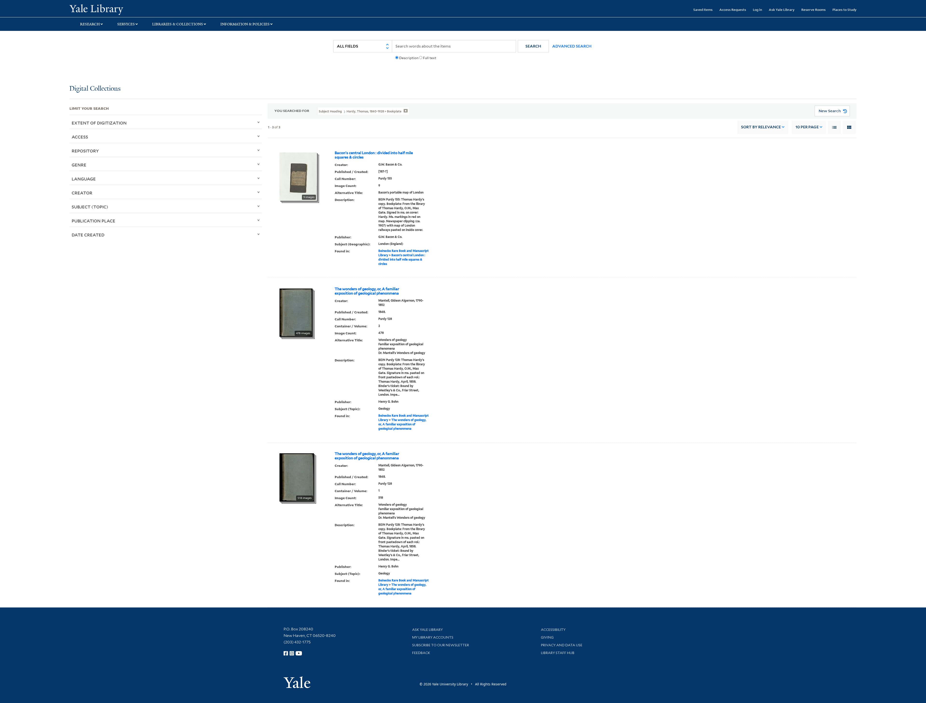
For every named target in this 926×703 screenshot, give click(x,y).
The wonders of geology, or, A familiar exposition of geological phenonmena (367, 291)
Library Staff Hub (557, 653)
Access (80, 137)
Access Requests (732, 9)
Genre (79, 165)
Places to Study (844, 9)
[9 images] (298, 176)
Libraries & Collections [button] (177, 24)
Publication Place (93, 221)
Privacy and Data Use (561, 645)
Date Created (88, 235)
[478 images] (296, 312)
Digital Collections (95, 89)
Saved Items (703, 9)
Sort (761, 127)
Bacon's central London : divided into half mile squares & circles (374, 155)
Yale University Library (128, 9)
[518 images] (296, 477)
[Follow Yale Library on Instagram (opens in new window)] (292, 653)
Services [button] (126, 24)
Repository (85, 151)
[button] (533, 46)
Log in (757, 9)
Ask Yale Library (782, 9)
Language (84, 179)
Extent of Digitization (99, 123)
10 (807, 127)
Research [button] (90, 24)
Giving (547, 637)
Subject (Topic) (90, 207)
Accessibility (553, 630)
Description (408, 58)
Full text (429, 58)
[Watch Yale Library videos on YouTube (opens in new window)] (299, 653)
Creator (82, 193)
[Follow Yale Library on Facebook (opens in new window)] (286, 653)
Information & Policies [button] (245, 24)
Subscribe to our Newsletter (440, 645)
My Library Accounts (432, 637)
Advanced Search (572, 46)
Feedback (421, 653)
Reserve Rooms (813, 9)
